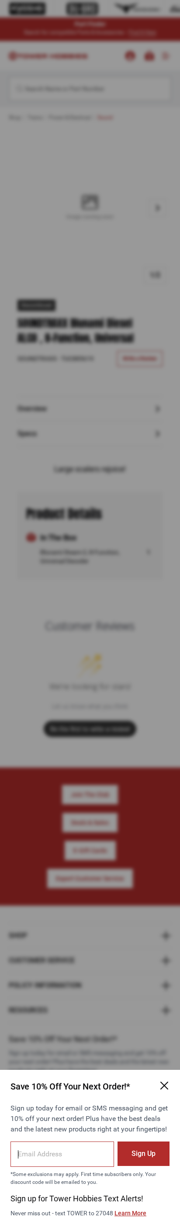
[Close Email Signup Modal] (164, 1085)
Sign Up (144, 1153)
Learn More (130, 1213)
